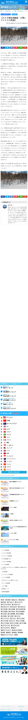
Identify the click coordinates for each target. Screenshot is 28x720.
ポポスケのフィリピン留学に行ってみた (10, 580)
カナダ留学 (4, 616)
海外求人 (9, 632)
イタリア (9, 467)
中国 (8, 420)
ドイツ (8, 437)
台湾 (8, 453)
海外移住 (15, 632)
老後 (16, 634)
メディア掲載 (4, 586)
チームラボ (18, 616)
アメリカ (10, 417)
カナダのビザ (14, 606)
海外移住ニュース (5, 588)
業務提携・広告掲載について (7, 709)
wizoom (4, 602)
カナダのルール (22, 606)
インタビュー (11, 602)
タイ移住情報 (4, 571)
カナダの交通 (4, 609)
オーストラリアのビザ (6, 604)
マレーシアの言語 (15, 623)
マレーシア (9, 448)
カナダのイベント (16, 604)
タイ (8, 426)
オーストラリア (12, 423)
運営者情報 (21, 706)
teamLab (22, 599)
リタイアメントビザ (6, 625)
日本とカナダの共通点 (17, 630)
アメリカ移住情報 (5, 550)
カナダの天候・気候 (21, 609)
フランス (9, 440)
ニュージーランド (11, 459)
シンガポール (10, 445)
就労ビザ (14, 627)
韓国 (8, 442)
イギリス (9, 432)
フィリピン (9, 461)
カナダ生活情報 (20, 613)
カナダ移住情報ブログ (6, 558)
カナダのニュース (5, 606)
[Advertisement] (14, 19)
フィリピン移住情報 (6, 577)
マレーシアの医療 (21, 620)
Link (21, 709)
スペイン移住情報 (5, 564)
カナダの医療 (12, 609)
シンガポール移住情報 (6, 561)
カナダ (8, 429)
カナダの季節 (4, 611)
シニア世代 (11, 616)
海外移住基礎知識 (5, 591)
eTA (3, 599)
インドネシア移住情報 (6, 553)
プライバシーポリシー (7, 706)
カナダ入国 (4, 613)
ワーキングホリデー (6, 627)
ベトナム (9, 464)
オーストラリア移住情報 (7, 556)
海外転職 (21, 632)
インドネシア (10, 456)
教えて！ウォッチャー (6, 630)
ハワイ (8, 450)
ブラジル (9, 434)
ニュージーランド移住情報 (7, 574)
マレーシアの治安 (5, 623)
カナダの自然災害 (21, 611)
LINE (20, 47)
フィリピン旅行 (21, 618)
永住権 (3, 632)
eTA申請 (8, 599)
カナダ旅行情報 (12, 613)
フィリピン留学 (5, 620)
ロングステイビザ (15, 625)
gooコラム (15, 599)
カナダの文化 (12, 611)
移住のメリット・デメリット (7, 634)
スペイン (9, 469)
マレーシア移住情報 (6, 583)
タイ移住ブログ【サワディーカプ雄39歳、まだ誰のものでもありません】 (14, 568)
